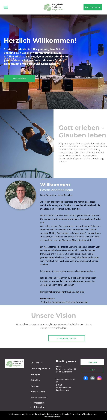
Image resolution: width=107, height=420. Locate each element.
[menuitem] (41, 363)
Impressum (38, 402)
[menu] (5, 7)
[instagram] (99, 378)
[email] (92, 378)
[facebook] (86, 378)
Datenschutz (39, 407)
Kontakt (44, 281)
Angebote (90, 271)
